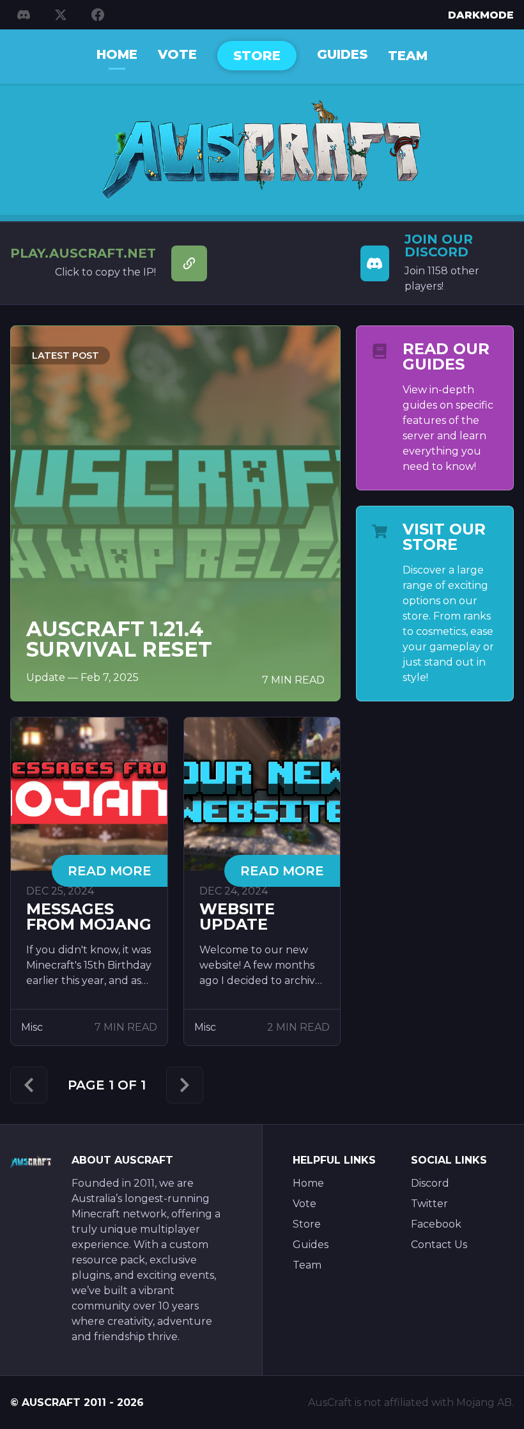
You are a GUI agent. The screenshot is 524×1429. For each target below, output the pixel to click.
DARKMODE (481, 15)
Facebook (436, 1224)
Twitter (429, 1204)
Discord (430, 1183)
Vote (177, 54)
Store (257, 55)
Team (408, 55)
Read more (109, 870)
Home (116, 54)
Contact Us (439, 1244)
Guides (342, 54)
